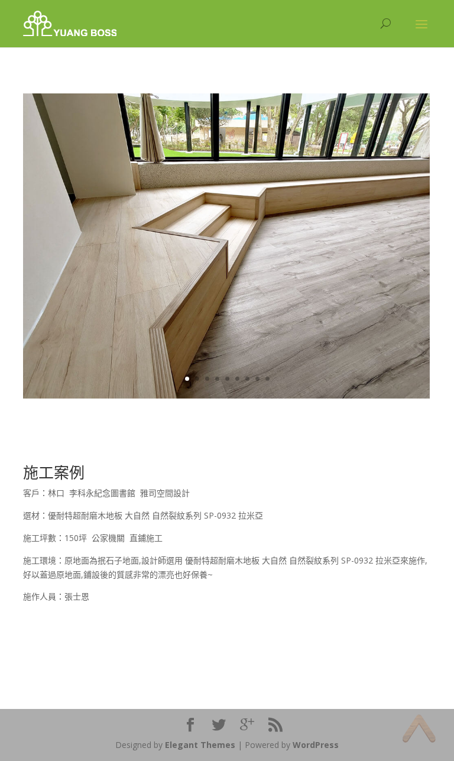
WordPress (316, 744)
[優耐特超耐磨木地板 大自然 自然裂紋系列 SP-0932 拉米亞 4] (226, 395)
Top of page (418, 728)
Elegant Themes (200, 744)
